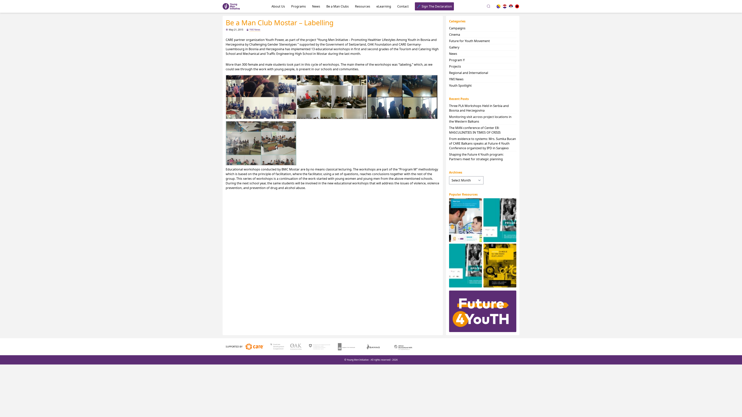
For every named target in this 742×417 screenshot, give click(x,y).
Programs (298, 6)
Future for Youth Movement (469, 41)
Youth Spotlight (460, 85)
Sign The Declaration (437, 6)
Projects (455, 66)
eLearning (383, 6)
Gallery (454, 47)
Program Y (457, 60)
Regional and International (468, 73)
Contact (403, 6)
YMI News (254, 29)
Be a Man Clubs (337, 6)
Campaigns (457, 28)
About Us (278, 6)
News (316, 6)
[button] (261, 97)
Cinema (454, 34)
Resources (362, 6)
